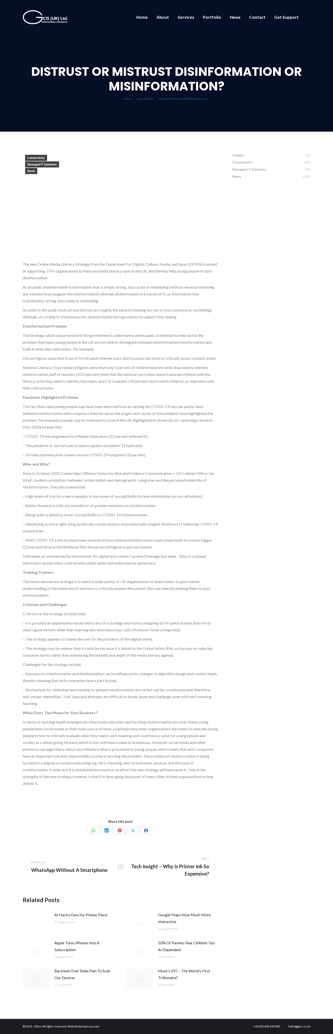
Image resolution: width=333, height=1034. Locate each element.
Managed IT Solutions (42, 164)
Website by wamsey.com (83, 1026)
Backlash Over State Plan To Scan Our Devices (82, 974)
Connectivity (36, 158)
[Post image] (36, 922)
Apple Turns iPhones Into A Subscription (76, 946)
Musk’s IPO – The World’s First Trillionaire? (184, 974)
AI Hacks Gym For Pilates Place (80, 914)
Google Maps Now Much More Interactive (184, 918)
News (31, 171)
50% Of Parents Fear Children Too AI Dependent (186, 946)
